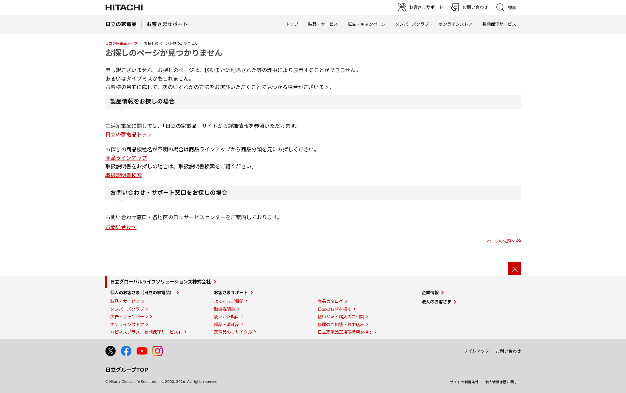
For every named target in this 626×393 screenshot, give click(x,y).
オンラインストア (455, 24)
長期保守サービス (499, 24)
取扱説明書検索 (123, 175)
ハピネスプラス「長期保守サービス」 (146, 332)
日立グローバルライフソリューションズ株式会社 (160, 282)
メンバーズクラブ (412, 24)
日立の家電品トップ (121, 43)
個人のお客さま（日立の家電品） (142, 292)
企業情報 (430, 292)
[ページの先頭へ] (514, 268)
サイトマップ (476, 351)
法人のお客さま (436, 301)
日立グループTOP (126, 370)
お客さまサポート (231, 292)
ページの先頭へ (500, 241)
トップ (292, 24)
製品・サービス (125, 301)
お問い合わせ (121, 227)
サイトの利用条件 (464, 382)
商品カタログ (330, 301)
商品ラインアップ (126, 158)
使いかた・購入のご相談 (341, 316)
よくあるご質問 (229, 301)
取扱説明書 (224, 309)
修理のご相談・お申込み (341, 324)
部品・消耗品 (226, 324)
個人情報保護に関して (503, 382)
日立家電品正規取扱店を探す (345, 332)
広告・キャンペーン (129, 316)
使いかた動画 (226, 316)
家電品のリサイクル (233, 332)
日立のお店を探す (334, 309)
